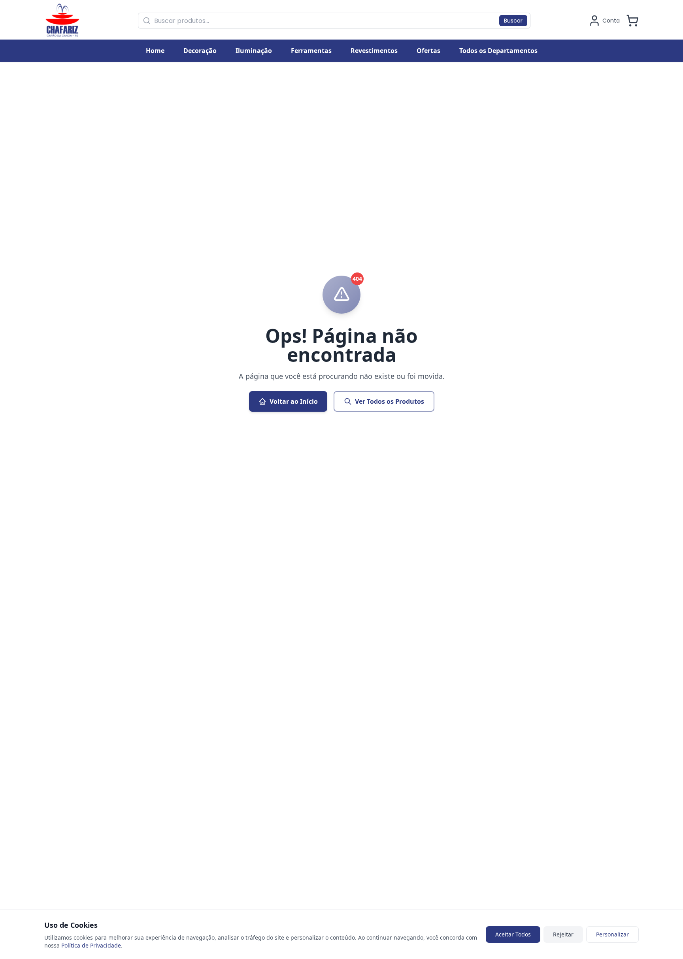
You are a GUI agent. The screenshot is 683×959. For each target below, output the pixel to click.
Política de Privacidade (91, 945)
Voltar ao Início (294, 401)
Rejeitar (563, 934)
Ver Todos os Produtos (389, 401)
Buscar (513, 21)
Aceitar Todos (513, 934)
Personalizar (612, 934)
